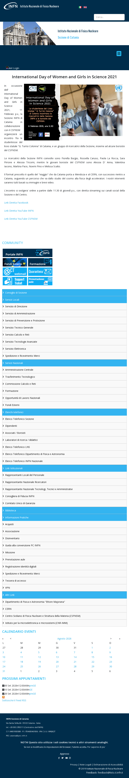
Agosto (61, 638)
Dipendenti (11, 425)
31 (4, 671)
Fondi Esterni (12, 405)
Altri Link (9, 594)
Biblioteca (10, 510)
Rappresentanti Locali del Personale (24, 475)
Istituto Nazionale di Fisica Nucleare (39, 6)
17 (4, 661)
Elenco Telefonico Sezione (19, 418)
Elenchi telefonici (14, 412)
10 (4, 657)
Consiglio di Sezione (16, 292)
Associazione (12, 531)
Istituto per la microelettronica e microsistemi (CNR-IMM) (36, 623)
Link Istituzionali (14, 468)
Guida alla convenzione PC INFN (22, 545)
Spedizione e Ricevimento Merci (22, 355)
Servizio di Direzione (16, 306)
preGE (32, 685)
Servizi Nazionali (14, 363)
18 (21, 661)
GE (30, 689)
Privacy (74, 764)
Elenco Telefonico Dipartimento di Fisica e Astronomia (34, 454)
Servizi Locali (12, 299)
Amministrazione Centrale (19, 369)
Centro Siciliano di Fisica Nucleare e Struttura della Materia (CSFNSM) (42, 615)
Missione (10, 552)
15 (93, 657)
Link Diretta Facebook (16, 202)
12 (39, 657)
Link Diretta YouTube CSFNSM (20, 218)
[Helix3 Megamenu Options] (120, 53)
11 (21, 657)
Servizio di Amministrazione (20, 313)
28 (75, 666)
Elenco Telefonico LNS (17, 447)
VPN (7, 587)
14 (75, 657)
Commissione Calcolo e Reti (20, 383)
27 (57, 666)
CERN (8, 608)
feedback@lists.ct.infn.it (110, 772)
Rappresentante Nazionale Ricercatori (25, 482)
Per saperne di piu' (96, 747)
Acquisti (9, 524)
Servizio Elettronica (15, 348)
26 (39, 666)
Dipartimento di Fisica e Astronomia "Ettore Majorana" (35, 601)
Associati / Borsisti (15, 432)
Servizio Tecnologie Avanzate (21, 341)
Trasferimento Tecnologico (20, 376)
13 (57, 657)
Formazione (11, 390)
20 (57, 661)
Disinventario (12, 538)
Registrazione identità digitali (20, 566)
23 (110, 661)
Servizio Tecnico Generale (19, 327)
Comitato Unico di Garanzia (20, 503)
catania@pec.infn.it (18, 736)
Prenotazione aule (15, 559)
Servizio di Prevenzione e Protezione (25, 320)
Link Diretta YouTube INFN (19, 210)
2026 (68, 638)
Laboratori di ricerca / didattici (21, 439)
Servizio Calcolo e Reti (17, 334)
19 (39, 661)
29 (93, 666)
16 (110, 657)
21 (75, 661)
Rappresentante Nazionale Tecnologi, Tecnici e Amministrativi (39, 489)
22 (93, 661)
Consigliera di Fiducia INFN (19, 496)
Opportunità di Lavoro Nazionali (22, 397)
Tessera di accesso (15, 580)
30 (110, 666)
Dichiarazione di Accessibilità (108, 764)
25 (21, 666)
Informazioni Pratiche (17, 517)
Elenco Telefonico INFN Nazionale (24, 461)
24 (4, 666)
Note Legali (85, 764)
